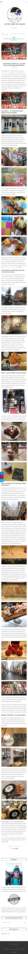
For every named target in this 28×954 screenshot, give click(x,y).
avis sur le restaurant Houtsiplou (9, 267)
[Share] (1, 473)
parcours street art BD (5, 72)
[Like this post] (10, 848)
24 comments (18, 846)
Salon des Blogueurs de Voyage (14, 834)
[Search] (26, 2)
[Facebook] (11, 944)
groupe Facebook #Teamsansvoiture (8, 911)
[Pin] (1, 477)
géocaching (15, 72)
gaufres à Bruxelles (20, 489)
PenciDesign (23, 949)
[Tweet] (1, 480)
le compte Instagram (22, 911)
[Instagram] (15, 27)
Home (2, 33)
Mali (16, 67)
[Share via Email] (17, 848)
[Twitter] (13, 27)
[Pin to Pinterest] (15, 848)
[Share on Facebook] (12, 848)
